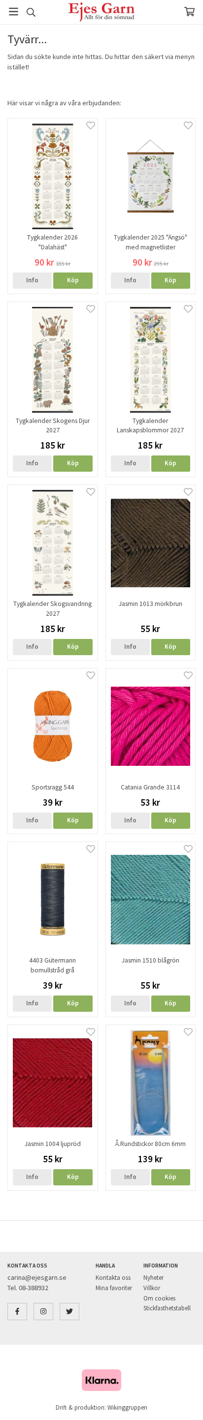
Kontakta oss (113, 1277)
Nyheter (153, 1277)
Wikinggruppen (127, 1407)
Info (32, 280)
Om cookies (159, 1298)
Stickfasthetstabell (167, 1308)
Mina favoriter (114, 1288)
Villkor (151, 1288)
